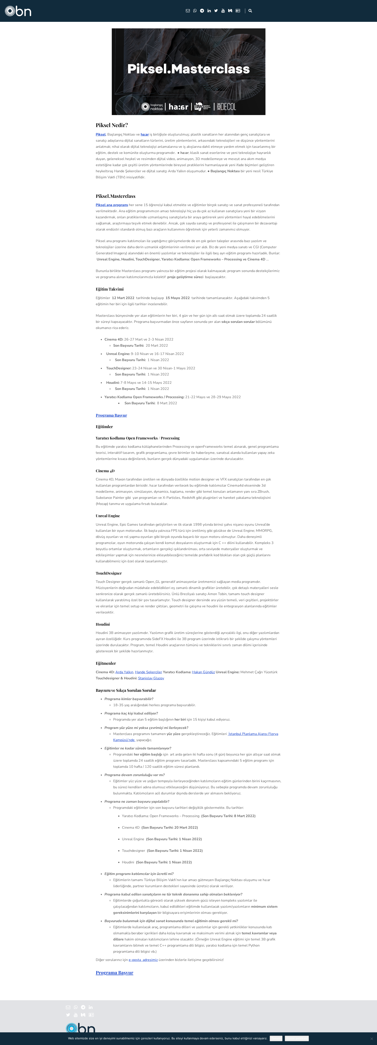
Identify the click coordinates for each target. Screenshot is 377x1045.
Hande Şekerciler (148, 672)
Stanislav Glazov (151, 678)
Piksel (101, 134)
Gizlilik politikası (296, 1038)
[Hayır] (371, 1038)
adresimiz (143, 959)
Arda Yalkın (124, 672)
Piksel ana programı (112, 205)
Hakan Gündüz (203, 672)
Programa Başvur (111, 415)
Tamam (276, 1038)
